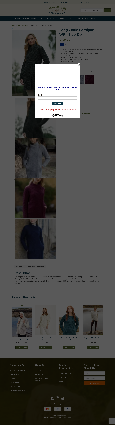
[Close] (79, 64)
